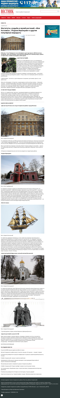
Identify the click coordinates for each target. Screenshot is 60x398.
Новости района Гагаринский (23, 11)
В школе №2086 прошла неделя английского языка (12, 350)
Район (8, 17)
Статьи (24, 17)
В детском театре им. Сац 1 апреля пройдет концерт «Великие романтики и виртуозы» (21, 374)
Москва (18, 17)
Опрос (28, 17)
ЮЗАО (13, 17)
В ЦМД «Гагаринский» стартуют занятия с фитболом (13, 358)
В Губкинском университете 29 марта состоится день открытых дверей (17, 371)
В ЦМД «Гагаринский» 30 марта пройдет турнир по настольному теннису (18, 366)
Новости (3, 17)
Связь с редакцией (36, 17)
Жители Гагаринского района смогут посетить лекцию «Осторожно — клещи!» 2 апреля (21, 352)
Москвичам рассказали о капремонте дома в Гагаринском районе (16, 363)
